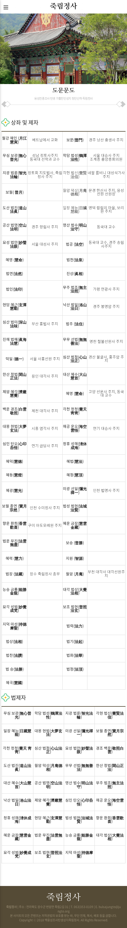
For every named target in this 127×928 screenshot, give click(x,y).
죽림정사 (63, 6)
